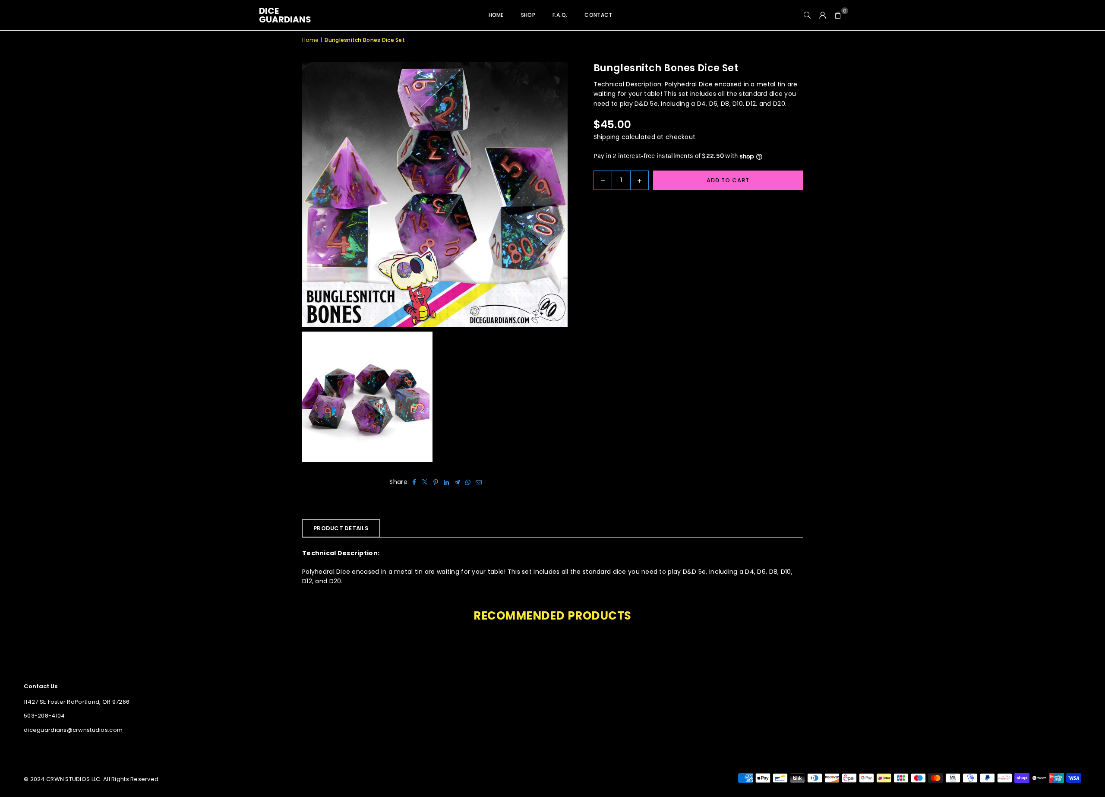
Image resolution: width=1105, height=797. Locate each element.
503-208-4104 (44, 716)
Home (496, 15)
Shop (528, 15)
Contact (598, 15)
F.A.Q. (560, 15)
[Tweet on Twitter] (425, 482)
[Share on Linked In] (446, 482)
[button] (838, 15)
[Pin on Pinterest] (436, 482)
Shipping (607, 137)
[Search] (807, 15)
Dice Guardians (285, 15)
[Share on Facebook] (414, 482)
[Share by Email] (479, 482)
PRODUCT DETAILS (341, 528)
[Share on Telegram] (457, 482)
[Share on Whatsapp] (468, 482)
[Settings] (822, 15)
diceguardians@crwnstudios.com (73, 730)
